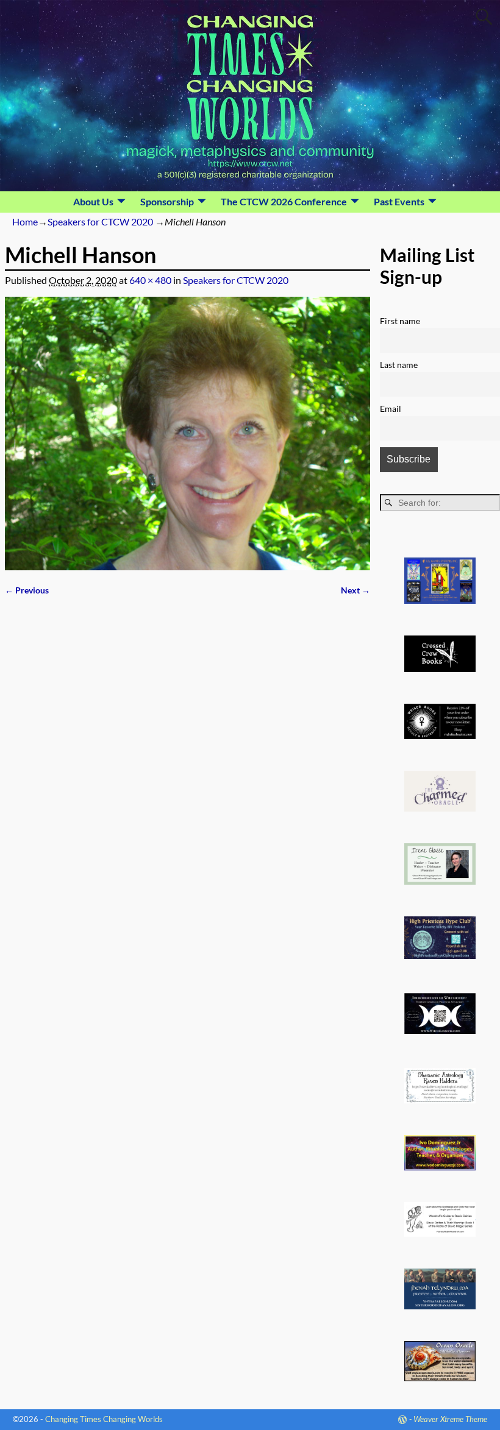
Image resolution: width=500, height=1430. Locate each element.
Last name (399, 364)
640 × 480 (150, 280)
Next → (355, 590)
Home (25, 221)
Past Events (399, 201)
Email (390, 408)
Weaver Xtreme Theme (450, 1419)
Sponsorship (167, 201)
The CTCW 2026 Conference (284, 201)
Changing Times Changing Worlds (104, 1419)
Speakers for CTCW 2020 (100, 221)
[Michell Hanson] (187, 433)
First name (400, 321)
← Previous (27, 590)
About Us (93, 201)
